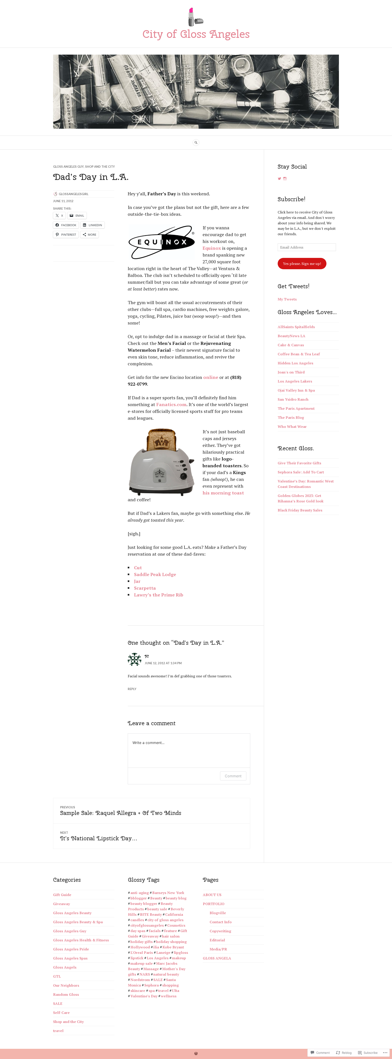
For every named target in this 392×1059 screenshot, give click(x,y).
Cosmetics (176, 925)
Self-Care (61, 1012)
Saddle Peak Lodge (155, 574)
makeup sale (141, 963)
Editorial (217, 940)
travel (58, 1030)
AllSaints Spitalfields (296, 326)
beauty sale (157, 908)
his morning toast (223, 493)
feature (170, 930)
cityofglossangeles (147, 925)
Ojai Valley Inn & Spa (296, 390)
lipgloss (181, 952)
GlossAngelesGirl (73, 194)
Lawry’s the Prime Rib (158, 595)
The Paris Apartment (296, 408)
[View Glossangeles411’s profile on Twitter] (279, 178)
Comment (233, 776)
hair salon (171, 936)
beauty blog (176, 898)
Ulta (175, 990)
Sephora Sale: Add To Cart (301, 472)
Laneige (163, 952)
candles (137, 919)
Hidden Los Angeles (295, 363)
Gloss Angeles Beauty (72, 912)
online (210, 377)
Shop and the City (100, 166)
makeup (179, 957)
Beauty (156, 898)
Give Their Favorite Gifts (299, 462)
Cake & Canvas (291, 344)
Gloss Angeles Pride (71, 949)
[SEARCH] (196, 142)
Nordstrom (140, 979)
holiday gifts (141, 941)
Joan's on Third (291, 372)
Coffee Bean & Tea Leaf (299, 353)
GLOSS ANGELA (217, 958)
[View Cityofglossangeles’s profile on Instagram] (285, 178)
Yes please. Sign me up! (302, 263)
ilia (156, 947)
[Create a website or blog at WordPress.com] (196, 1054)
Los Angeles (158, 957)
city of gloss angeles (165, 919)
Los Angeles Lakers (295, 381)
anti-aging (139, 892)
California (174, 914)
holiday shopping (171, 941)
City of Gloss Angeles (196, 34)
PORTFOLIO (213, 903)
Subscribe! (292, 199)
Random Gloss (66, 994)
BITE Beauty (151, 914)
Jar (137, 581)
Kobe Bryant (173, 947)
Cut (138, 568)
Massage (151, 968)
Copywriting (220, 930)
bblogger (138, 898)
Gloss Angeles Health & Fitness (81, 940)
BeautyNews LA (291, 335)
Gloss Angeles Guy (68, 166)
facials (155, 930)
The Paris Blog (291, 417)
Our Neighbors (66, 985)
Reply (132, 689)
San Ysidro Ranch (293, 399)
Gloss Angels (64, 967)
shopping (170, 985)
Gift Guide (62, 894)
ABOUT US (212, 894)
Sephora (151, 985)
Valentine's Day (143, 996)
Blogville (218, 912)
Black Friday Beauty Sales (300, 510)
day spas (137, 930)
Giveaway (61, 903)
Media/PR (218, 949)
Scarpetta (145, 588)
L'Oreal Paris (141, 952)
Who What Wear (292, 426)
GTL (57, 976)
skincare (137, 990)
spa (152, 990)
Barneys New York (168, 892)
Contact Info (221, 921)
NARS (145, 974)
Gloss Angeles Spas (70, 958)
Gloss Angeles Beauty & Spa (78, 921)
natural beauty (166, 974)
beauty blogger (143, 903)
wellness (168, 996)
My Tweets (287, 299)
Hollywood (140, 947)
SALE (57, 1003)
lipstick (136, 957)
